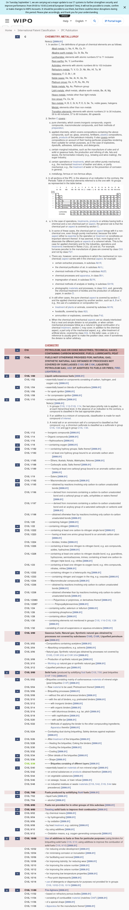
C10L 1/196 (30, 492)
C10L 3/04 (30, 647)
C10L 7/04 (30, 800)
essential (71, 235)
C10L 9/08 (30, 825)
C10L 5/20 (30, 719)
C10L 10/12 (30, 869)
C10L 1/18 (30, 444)
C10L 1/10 (30, 399)
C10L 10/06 (30, 857)
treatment (77, 164)
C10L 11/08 (30, 905)
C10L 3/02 (30, 643)
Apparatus (56, 727)
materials (73, 288)
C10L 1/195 (30, 484)
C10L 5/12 (30, 703)
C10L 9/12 (30, 833)
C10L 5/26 (30, 739)
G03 (105, 288)
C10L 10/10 (30, 865)
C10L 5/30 (30, 747)
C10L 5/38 (30, 763)
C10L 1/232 (30, 572)
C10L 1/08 (30, 395)
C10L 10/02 (30, 848)
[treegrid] (64, 471)
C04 (86, 332)
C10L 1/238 (30, 592)
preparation (57, 127)
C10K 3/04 (72, 655)
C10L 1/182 (30, 448)
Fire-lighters (51, 890)
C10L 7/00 (96, 672)
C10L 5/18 (30, 715)
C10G (81, 364)
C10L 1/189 (30, 468)
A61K (98, 262)
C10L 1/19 (30, 476)
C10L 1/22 (30, 526)
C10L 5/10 (30, 699)
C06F (93, 897)
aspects (87, 241)
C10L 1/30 (83, 427)
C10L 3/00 (30, 632)
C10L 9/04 (30, 817)
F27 (71, 251)
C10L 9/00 (30, 809)
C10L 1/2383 (31, 599)
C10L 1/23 (30, 564)
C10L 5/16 (30, 711)
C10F (65, 682)
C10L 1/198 (30, 514)
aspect (92, 223)
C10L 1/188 (30, 464)
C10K (92, 364)
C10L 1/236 (30, 584)
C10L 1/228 (30, 553)
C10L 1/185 (30, 460)
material (57, 686)
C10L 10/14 (30, 873)
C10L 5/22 (30, 723)
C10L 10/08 (30, 861)
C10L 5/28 (30, 743)
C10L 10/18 (30, 881)
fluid (83, 672)
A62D (103, 271)
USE (69, 368)
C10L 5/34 (30, 755)
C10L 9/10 (30, 829)
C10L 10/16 (30, 877)
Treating (49, 809)
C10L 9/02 (30, 813)
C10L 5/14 (30, 707)
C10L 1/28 (30, 616)
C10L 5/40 (30, 767)
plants (71, 307)
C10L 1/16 (30, 440)
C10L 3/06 (30, 651)
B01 (101, 275)
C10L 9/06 (30, 821)
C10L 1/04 (30, 387)
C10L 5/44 (30, 775)
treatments (78, 161)
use (48, 881)
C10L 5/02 (30, 679)
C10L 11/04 (30, 897)
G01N (110, 283)
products (63, 137)
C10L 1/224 (30, 542)
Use (47, 838)
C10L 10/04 (30, 852)
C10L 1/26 (30, 612)
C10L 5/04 (30, 686)
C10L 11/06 (30, 901)
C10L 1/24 (55, 427)
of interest (66, 418)
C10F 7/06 (50, 675)
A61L (100, 267)
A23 (85, 311)
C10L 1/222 (30, 530)
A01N (110, 307)
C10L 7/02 (30, 796)
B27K (92, 279)
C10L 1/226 (30, 545)
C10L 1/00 (30, 375)
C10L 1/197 (30, 503)
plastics (104, 134)
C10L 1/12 (65, 406)
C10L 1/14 (76, 406)
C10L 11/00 (30, 890)
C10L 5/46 (30, 779)
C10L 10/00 (30, 838)
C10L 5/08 (30, 695)
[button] (17, 36)
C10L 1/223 (30, 534)
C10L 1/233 (30, 576)
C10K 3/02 (58, 655)
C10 (27, 350)
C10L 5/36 (30, 759)
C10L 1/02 (30, 379)
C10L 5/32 (30, 751)
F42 (101, 315)
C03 (121, 249)
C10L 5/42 (30, 771)
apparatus (85, 275)
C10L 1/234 (30, 580)
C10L (27, 357)
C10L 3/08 (30, 659)
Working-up (53, 663)
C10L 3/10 (30, 663)
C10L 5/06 (30, 691)
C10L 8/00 (30, 805)
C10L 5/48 (30, 784)
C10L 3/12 (30, 667)
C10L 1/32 (30, 627)
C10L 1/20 (30, 521)
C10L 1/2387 (31, 604)
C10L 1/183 (30, 452)
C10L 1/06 (30, 391)
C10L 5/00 (30, 672)
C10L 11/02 (30, 893)
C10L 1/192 (30, 480)
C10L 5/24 (30, 731)
